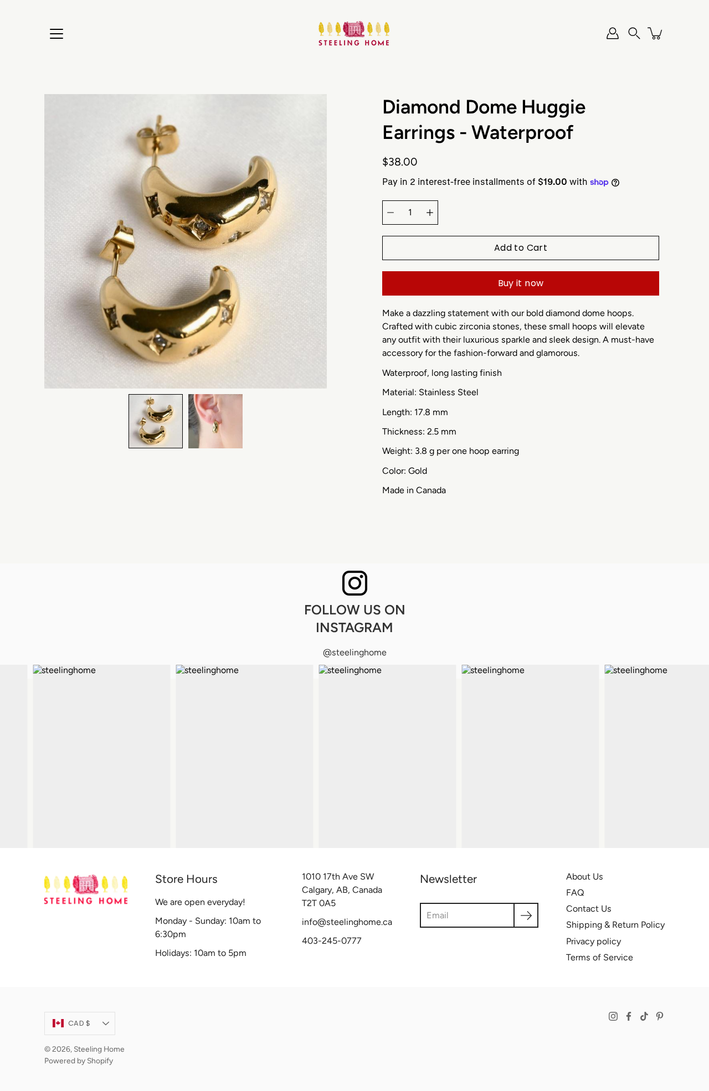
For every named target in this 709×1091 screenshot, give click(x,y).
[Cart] (656, 33)
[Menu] (56, 33)
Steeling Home (99, 1049)
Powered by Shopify (78, 1060)
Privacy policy (593, 941)
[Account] (612, 33)
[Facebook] (629, 1016)
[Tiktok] (644, 1016)
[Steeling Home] (354, 33)
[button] (634, 33)
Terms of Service (599, 957)
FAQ (575, 892)
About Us (584, 876)
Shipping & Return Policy (615, 924)
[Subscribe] (525, 915)
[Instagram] (613, 1016)
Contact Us (589, 908)
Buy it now (521, 283)
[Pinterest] (660, 1016)
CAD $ (79, 1023)
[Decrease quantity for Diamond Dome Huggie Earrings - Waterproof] (390, 212)
